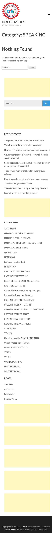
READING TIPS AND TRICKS (17, 323)
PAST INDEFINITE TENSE (16, 276)
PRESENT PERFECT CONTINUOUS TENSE (23, 309)
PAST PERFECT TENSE (14, 285)
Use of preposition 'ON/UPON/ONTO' (21, 338)
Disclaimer (9, 394)
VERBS (7, 352)
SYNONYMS (10, 328)
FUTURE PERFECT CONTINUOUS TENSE (23, 243)
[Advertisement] (27, 87)
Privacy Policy (10, 399)
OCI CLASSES (14, 22)
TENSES (8, 333)
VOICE (7, 357)
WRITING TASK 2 (12, 371)
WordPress (31, 529)
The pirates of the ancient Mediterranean (22, 145)
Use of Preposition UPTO (15, 347)
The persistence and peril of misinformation (24, 140)
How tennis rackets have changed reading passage (27, 150)
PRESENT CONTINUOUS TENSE (19, 300)
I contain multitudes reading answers (20, 193)
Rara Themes (11, 529)
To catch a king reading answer (18, 183)
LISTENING (9, 257)
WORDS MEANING (13, 362)
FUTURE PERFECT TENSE (16, 247)
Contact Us (9, 389)
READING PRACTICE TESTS (17, 319)
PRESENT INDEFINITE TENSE (17, 304)
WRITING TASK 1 (12, 366)
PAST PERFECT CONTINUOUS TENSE (22, 281)
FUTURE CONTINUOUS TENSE (18, 233)
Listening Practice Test (14, 262)
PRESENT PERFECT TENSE (16, 314)
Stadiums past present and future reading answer (26, 179)
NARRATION (10, 266)
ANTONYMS (10, 228)
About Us (8, 384)
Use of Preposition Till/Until (17, 343)
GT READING (10, 252)
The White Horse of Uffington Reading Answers (26, 188)
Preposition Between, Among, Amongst (22, 290)
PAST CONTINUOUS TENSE (17, 271)
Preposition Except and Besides (18, 295)
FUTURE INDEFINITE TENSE (17, 238)
